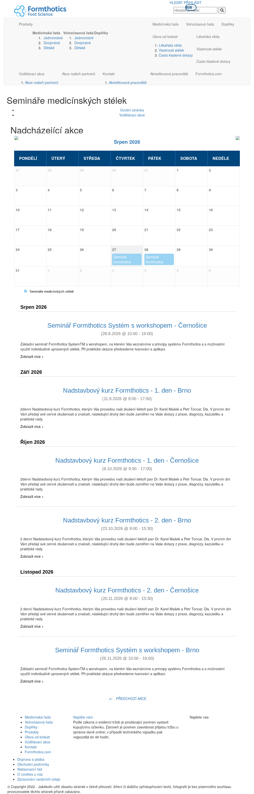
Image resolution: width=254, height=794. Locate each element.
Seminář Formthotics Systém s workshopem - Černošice (127, 329)
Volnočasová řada (78, 32)
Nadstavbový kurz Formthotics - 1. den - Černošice (127, 464)
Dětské (49, 47)
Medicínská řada (46, 32)
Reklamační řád (29, 769)
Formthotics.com (208, 73)
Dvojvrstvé (52, 42)
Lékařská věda (170, 45)
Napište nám (83, 717)
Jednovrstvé (53, 37)
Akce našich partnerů (41, 82)
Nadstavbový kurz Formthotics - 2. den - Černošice (127, 594)
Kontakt (109, 73)
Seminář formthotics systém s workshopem (124, 259)
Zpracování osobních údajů (38, 779)
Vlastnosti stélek (171, 50)
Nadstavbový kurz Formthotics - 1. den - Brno (127, 394)
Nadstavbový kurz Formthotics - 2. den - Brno (127, 524)
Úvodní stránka (132, 109)
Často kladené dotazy (176, 55)
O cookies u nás (30, 774)
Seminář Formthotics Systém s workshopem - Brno (127, 653)
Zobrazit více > (32, 356)
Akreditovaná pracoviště (128, 82)
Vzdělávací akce (31, 73)
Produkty (26, 24)
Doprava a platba (30, 759)
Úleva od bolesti (165, 36)
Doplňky (101, 32)
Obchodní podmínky (33, 764)
